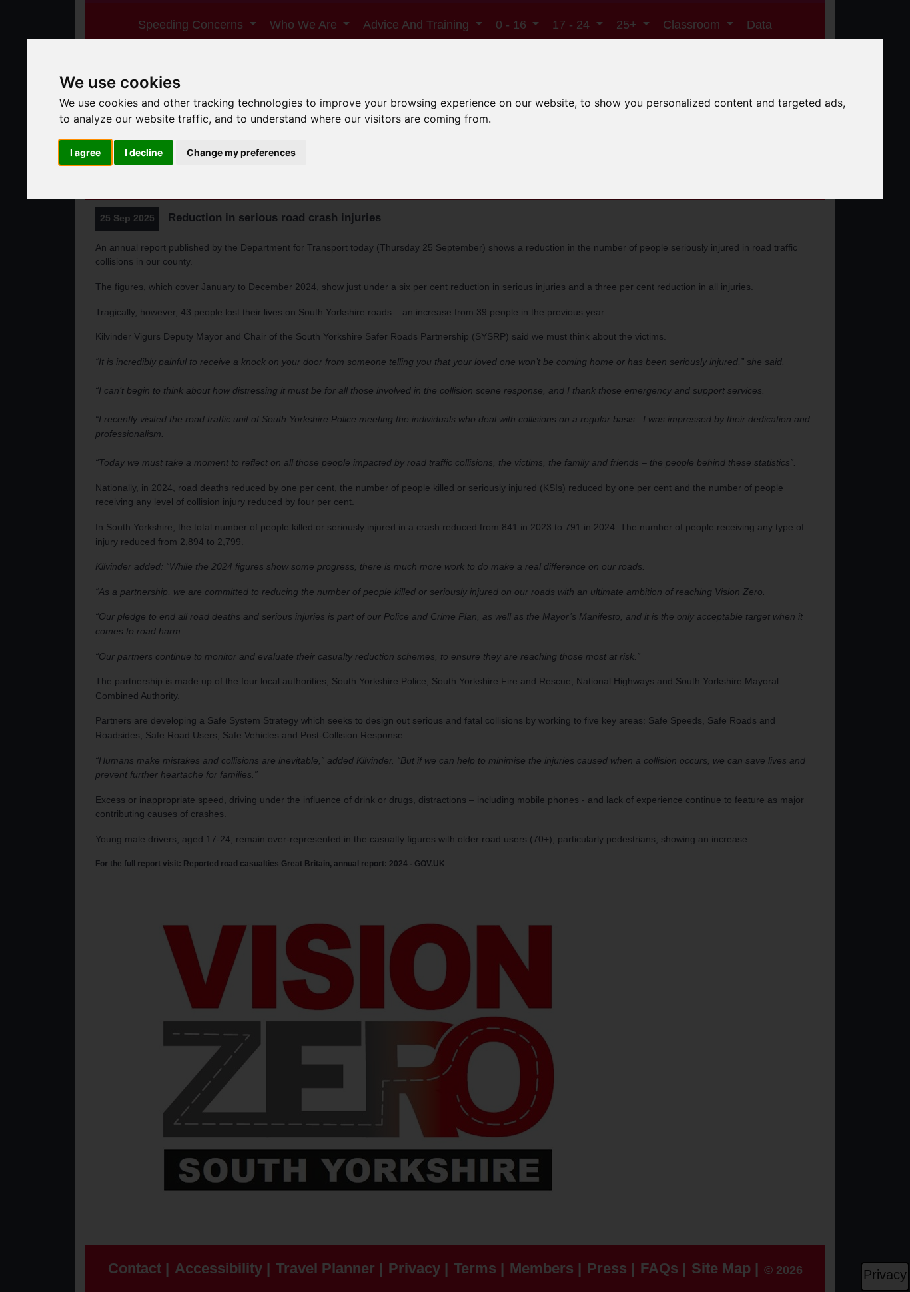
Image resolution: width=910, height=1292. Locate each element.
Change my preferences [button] (241, 152)
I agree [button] (85, 152)
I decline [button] (144, 152)
